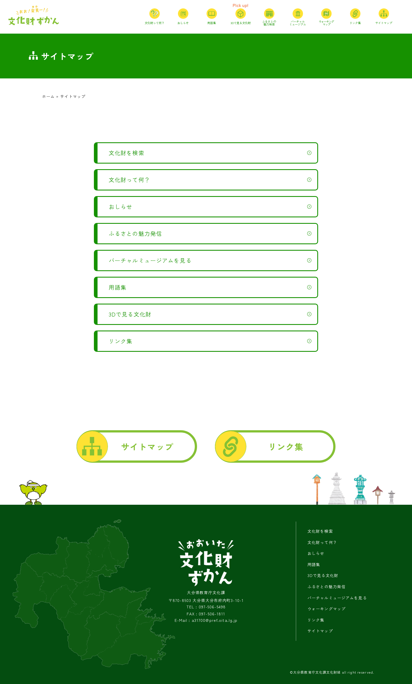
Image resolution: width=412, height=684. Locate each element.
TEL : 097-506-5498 (206, 606)
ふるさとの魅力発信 (135, 233)
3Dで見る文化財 (130, 314)
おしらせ (120, 207)
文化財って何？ (129, 180)
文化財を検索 (126, 153)
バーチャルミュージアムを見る (150, 260)
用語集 (117, 287)
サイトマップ (147, 446)
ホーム (48, 96)
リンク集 (120, 341)
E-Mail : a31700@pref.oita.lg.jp (206, 620)
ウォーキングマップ (326, 608)
